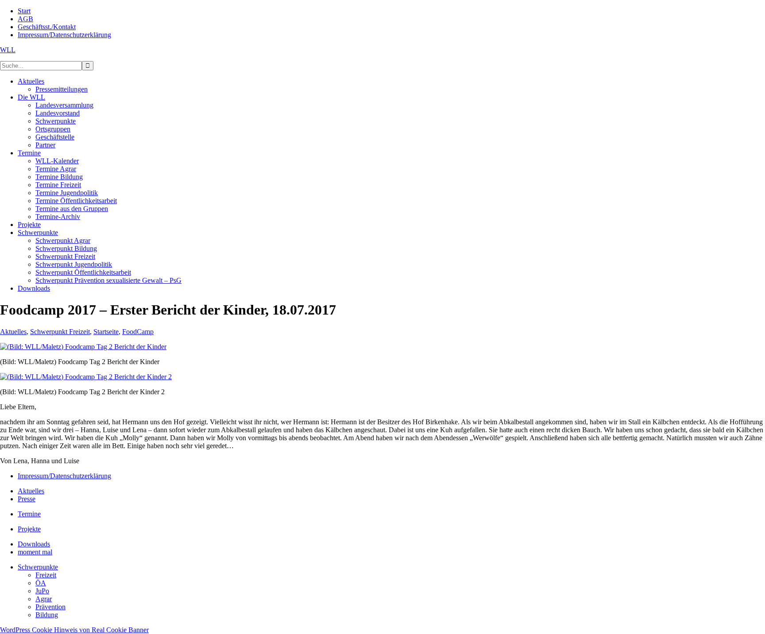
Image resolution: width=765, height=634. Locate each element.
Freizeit (45, 575)
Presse (26, 499)
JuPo (42, 591)
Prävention (50, 607)
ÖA (40, 583)
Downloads (34, 544)
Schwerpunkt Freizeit (60, 331)
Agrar (43, 599)
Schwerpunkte (38, 567)
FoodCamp (138, 331)
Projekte (29, 529)
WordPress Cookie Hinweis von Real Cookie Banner (74, 630)
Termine (29, 514)
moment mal (35, 552)
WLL (7, 50)
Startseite (106, 331)
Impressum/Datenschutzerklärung (64, 476)
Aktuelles (13, 331)
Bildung (46, 615)
